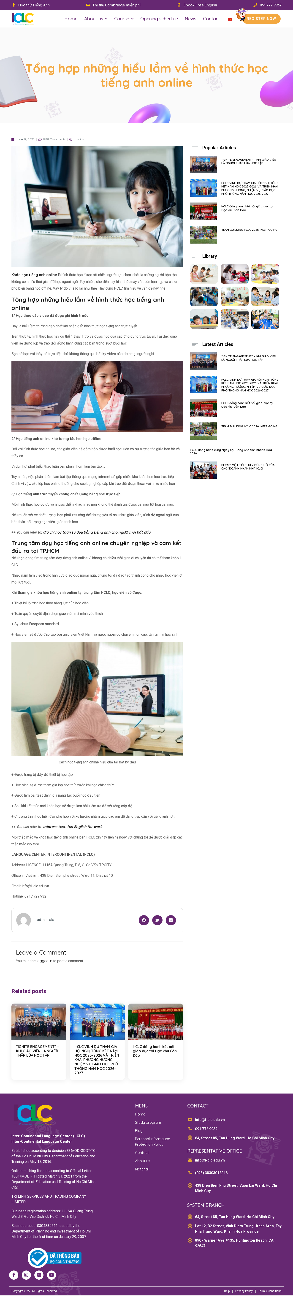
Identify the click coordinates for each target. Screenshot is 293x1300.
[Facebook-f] (13, 1275)
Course (121, 19)
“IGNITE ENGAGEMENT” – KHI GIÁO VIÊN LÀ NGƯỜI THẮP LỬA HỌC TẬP (37, 1051)
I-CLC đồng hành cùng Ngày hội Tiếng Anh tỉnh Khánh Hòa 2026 (231, 451)
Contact (211, 19)
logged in (44, 960)
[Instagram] (26, 1275)
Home (70, 19)
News (190, 19)
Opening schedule (159, 19)
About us (93, 19)
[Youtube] (51, 1275)
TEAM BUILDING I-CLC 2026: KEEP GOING (249, 229)
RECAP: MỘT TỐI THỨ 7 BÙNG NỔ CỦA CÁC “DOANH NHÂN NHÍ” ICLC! (247, 466)
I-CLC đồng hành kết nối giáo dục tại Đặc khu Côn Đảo (155, 1051)
